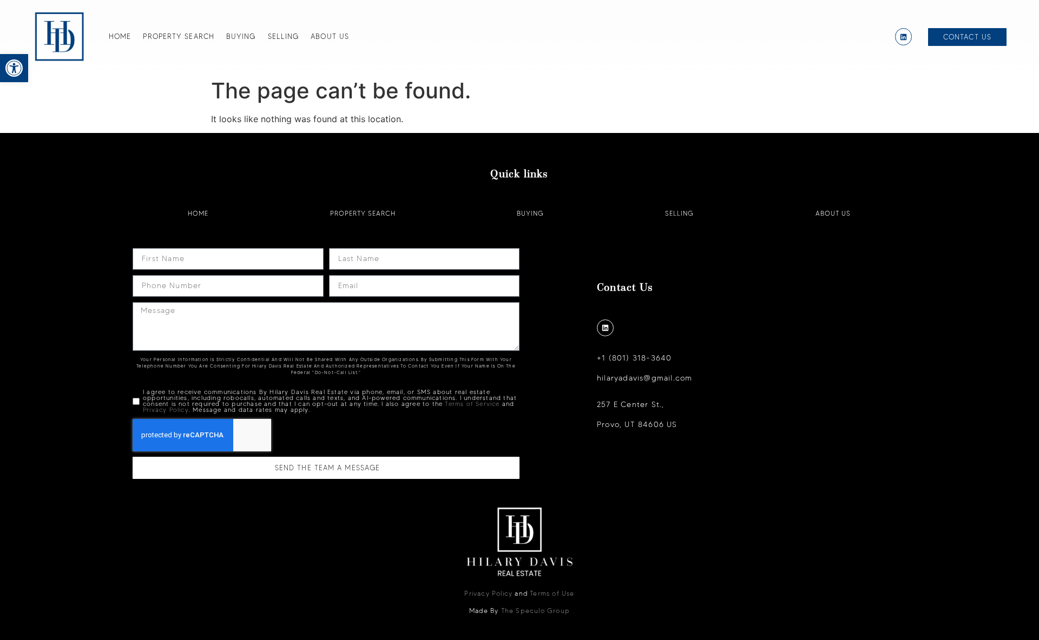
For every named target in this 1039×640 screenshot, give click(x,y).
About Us (330, 36)
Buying (241, 36)
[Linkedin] (903, 36)
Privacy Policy (166, 410)
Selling (283, 36)
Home (120, 36)
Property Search (178, 36)
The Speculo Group (535, 610)
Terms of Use (552, 593)
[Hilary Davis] (59, 37)
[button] (14, 68)
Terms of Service (472, 404)
